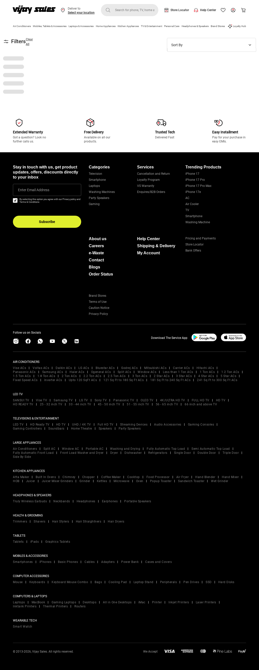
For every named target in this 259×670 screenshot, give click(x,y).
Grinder (84, 481)
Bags (98, 582)
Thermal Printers (55, 606)
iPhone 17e (193, 192)
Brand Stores (218, 26)
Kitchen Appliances (128, 26)
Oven (139, 481)
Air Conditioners (22, 26)
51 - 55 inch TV (138, 404)
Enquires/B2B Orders (151, 192)
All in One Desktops (117, 602)
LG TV (83, 400)
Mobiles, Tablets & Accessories (50, 26)
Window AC (70, 449)
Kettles (102, 481)
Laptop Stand (144, 582)
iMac (141, 602)
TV (187, 210)
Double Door (207, 453)
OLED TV (147, 400)
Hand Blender (205, 477)
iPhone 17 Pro (195, 180)
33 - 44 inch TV (80, 404)
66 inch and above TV (201, 404)
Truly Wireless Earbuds (30, 501)
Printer (157, 602)
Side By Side (22, 457)
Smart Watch (22, 626)
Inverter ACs (53, 380)
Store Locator (179, 10)
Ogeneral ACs (101, 372)
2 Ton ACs (69, 376)
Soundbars (56, 428)
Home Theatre (81, 428)
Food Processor (158, 477)
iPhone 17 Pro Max (198, 186)
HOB (16, 481)
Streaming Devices (134, 424)
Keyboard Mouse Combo (70, 582)
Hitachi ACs (205, 368)
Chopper (88, 477)
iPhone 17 (192, 174)
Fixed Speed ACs (25, 380)
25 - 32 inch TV (51, 404)
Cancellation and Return (153, 174)
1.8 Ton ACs (46, 376)
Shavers (40, 521)
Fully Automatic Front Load (33, 453)
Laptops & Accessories (81, 26)
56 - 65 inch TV (167, 404)
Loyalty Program (148, 180)
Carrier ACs (181, 368)
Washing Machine (197, 222)
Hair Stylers (60, 521)
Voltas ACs (41, 368)
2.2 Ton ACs (92, 376)
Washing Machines (102, 192)
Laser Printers (206, 602)
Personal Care (171, 26)
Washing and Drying (125, 449)
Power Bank (130, 562)
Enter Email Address (33, 190)
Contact (96, 260)
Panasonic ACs (24, 372)
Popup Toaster (161, 481)
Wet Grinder (219, 481)
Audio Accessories (167, 424)
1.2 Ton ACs (230, 372)
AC (187, 198)
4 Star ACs (206, 376)
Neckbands (61, 501)
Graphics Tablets (57, 541)
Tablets (18, 541)
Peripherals (168, 582)
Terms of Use (97, 302)
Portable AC (95, 449)
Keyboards (37, 582)
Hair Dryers (116, 521)
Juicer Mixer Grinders (57, 481)
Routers (80, 606)
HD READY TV (23, 404)
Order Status (101, 274)
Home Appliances (106, 26)
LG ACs (83, 368)
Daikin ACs (64, 368)
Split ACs (124, 372)
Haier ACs (77, 372)
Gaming (94, 204)
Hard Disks (226, 582)
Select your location (81, 12)
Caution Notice (99, 308)
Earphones (110, 501)
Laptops (94, 186)
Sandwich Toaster (191, 481)
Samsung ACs (52, 372)
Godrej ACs (129, 368)
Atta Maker (21, 477)
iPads (34, 541)
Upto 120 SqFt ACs (83, 380)
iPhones (45, 562)
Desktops (89, 602)
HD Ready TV (40, 424)
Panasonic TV (123, 400)
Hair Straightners (88, 521)
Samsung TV (63, 400)
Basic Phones (68, 562)
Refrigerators (157, 453)
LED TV (18, 424)
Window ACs (147, 372)
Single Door (182, 453)
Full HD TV (106, 424)
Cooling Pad (118, 582)
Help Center (208, 10)
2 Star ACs (161, 376)
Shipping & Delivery (156, 246)
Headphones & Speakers (195, 26)
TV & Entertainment (151, 26)
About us (97, 239)
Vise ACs (19, 368)
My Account (148, 253)
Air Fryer (182, 477)
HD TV (221, 400)
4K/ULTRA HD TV (172, 400)
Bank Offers (193, 250)
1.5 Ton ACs (22, 376)
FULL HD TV (200, 400)
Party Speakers (99, 198)
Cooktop (133, 477)
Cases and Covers (158, 562)
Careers (96, 246)
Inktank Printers (24, 606)
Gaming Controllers (27, 428)
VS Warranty (145, 186)
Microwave (122, 481)
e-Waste (96, 253)
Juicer (30, 481)
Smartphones (23, 562)
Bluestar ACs (105, 368)
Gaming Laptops (64, 602)
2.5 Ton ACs (117, 376)
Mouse (18, 582)
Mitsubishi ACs (155, 368)
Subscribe (47, 222)
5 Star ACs (228, 376)
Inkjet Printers (178, 602)
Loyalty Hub (239, 26)
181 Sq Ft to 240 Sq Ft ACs (170, 380)
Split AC (49, 449)
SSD (209, 582)
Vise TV (41, 400)
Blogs (94, 267)
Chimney (69, 477)
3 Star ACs (184, 376)
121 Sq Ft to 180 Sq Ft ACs (123, 380)
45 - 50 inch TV (109, 404)
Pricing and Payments (200, 238)
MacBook (38, 602)
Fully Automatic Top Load (166, 449)
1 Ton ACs (207, 372)
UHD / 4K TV (81, 424)
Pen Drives (191, 582)
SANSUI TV (21, 400)
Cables (89, 562)
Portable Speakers (137, 501)
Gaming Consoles (201, 424)
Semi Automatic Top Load (210, 449)
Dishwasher (133, 453)
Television (95, 174)
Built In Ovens (46, 477)
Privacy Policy (98, 314)
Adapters (108, 562)
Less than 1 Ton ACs (178, 372)
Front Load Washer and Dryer (82, 453)
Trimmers (20, 521)
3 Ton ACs (139, 376)
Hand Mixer (230, 477)
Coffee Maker (111, 477)
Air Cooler (192, 204)
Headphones (86, 501)
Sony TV (101, 400)
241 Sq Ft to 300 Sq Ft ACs (217, 380)
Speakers (105, 428)
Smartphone (97, 180)
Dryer (114, 453)
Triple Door (231, 453)
